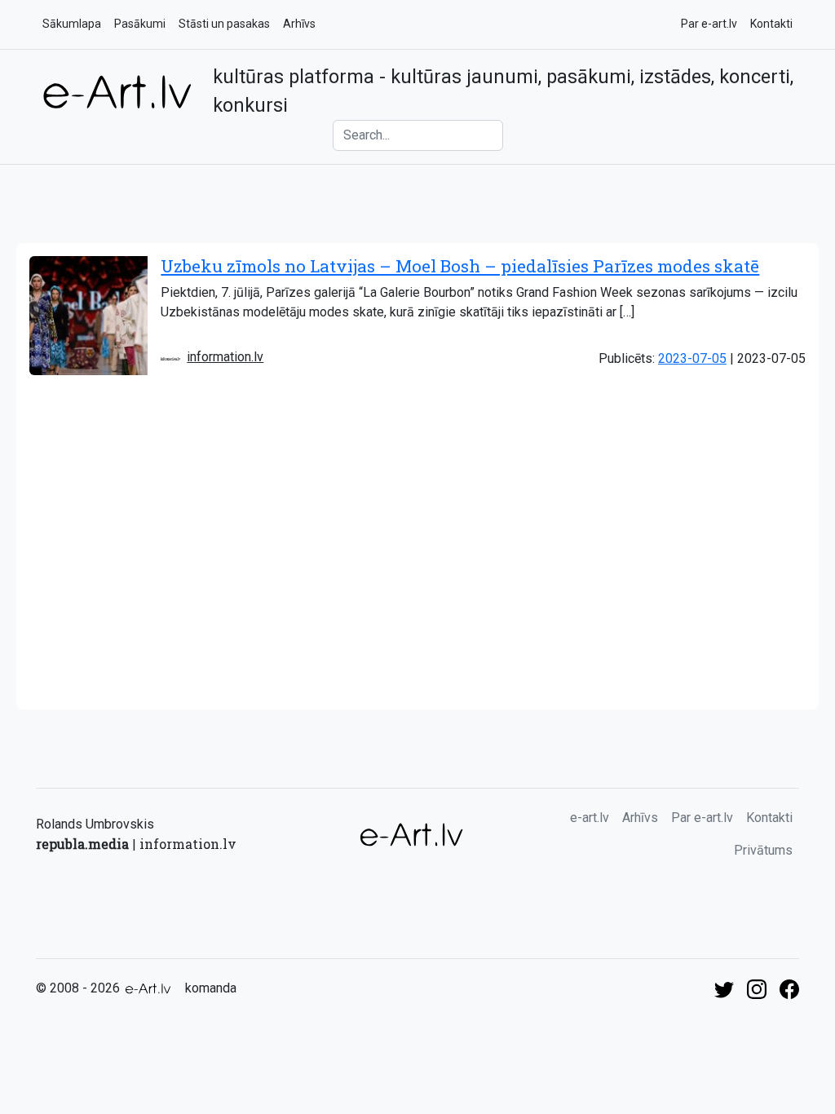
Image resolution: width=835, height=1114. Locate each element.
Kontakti (771, 23)
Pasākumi (140, 23)
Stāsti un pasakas (224, 23)
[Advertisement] (417, 587)
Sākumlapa (71, 23)
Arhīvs (299, 23)
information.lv (225, 357)
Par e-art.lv (709, 23)
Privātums (763, 850)
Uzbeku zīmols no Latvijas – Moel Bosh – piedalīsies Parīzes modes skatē (460, 265)
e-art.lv (589, 817)
